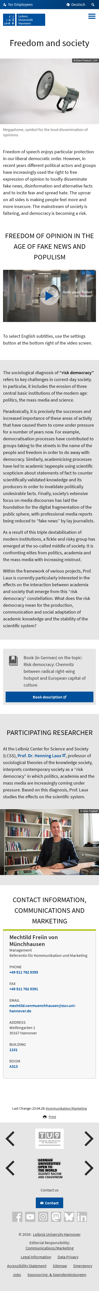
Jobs (17, 1274)
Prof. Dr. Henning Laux (39, 755)
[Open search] (93, 4)
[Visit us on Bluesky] (69, 1216)
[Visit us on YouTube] (30, 1216)
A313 (13, 1066)
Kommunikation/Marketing (66, 1108)
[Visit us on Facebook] (17, 1216)
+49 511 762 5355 (23, 972)
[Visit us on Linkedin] (82, 1216)
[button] (10, 1138)
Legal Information (36, 1256)
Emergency (82, 1265)
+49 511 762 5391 (23, 988)
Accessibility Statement (26, 1265)
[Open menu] (92, 20)
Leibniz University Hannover (57, 1234)
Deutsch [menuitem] (78, 4)
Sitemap (60, 1265)
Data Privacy (68, 1256)
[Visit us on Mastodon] (56, 1216)
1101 (13, 1049)
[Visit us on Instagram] (43, 1216)
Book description (47, 696)
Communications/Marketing (50, 1247)
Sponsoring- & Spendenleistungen (56, 1274)
